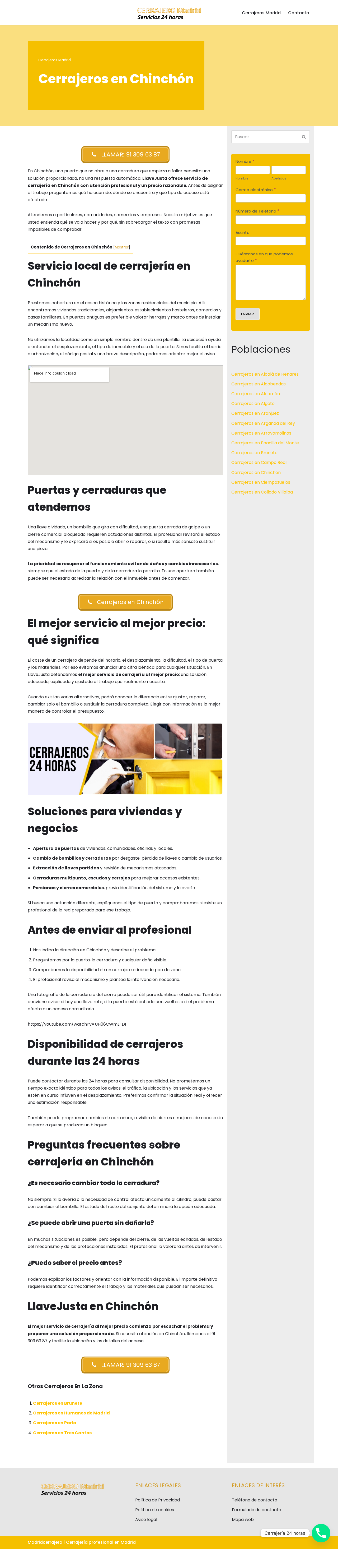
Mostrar (122, 247)
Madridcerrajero (45, 1542)
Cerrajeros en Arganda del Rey (263, 423)
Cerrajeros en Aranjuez (255, 413)
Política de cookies (154, 1510)
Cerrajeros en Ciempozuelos (260, 482)
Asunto (243, 232)
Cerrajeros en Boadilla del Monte (265, 443)
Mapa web (243, 1519)
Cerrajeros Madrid (261, 13)
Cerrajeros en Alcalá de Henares (265, 374)
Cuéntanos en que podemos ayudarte (264, 257)
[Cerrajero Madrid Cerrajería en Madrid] (169, 13)
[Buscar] (304, 136)
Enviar (247, 314)
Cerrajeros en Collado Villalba (262, 492)
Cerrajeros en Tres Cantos (62, 1433)
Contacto (298, 13)
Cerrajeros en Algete (253, 403)
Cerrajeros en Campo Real (259, 462)
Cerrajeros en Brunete (57, 1403)
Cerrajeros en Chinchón (256, 472)
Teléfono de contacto (254, 1500)
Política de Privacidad (157, 1500)
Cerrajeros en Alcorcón (255, 394)
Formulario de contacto (256, 1510)
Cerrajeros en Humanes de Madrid (71, 1413)
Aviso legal (146, 1519)
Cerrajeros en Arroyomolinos (261, 433)
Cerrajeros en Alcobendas (258, 384)
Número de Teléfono (257, 211)
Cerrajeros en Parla (54, 1423)
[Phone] (321, 1533)
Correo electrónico (256, 189)
